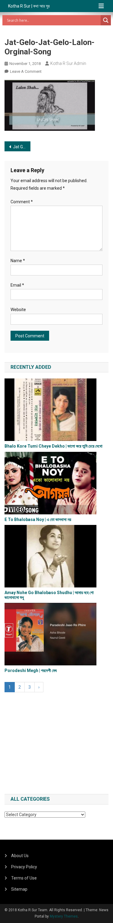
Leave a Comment (26, 71)
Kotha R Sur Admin (68, 63)
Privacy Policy (24, 866)
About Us (20, 855)
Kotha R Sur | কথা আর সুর (29, 6)
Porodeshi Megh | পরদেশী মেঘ (31, 670)
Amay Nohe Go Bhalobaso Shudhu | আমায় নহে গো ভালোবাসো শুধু (49, 595)
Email (17, 285)
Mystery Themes (64, 916)
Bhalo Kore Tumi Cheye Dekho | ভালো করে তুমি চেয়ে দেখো (53, 446)
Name (18, 260)
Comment (22, 201)
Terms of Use (24, 878)
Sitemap (19, 889)
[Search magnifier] (106, 20)
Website (18, 309)
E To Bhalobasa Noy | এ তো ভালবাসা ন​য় (38, 519)
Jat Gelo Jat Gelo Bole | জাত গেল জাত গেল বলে (21, 146)
